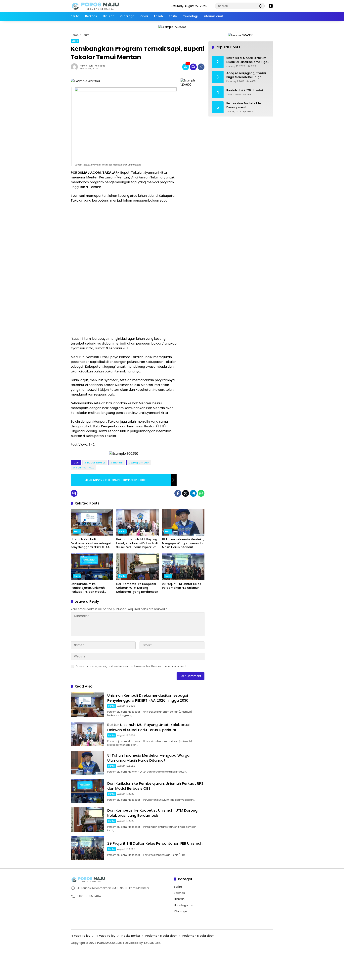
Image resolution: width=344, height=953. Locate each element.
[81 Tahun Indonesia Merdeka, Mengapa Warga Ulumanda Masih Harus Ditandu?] (183, 522)
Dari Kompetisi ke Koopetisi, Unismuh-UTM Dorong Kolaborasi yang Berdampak (137, 588)
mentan (118, 462)
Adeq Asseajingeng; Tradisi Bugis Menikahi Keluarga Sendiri (246, 75)
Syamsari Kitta (85, 467)
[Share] (201, 67)
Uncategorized (184, 905)
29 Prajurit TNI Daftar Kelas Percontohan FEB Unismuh (181, 586)
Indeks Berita (130, 936)
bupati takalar (96, 462)
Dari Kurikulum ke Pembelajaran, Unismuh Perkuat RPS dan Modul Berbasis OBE (88, 588)
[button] (261, 6)
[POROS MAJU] (105, 6)
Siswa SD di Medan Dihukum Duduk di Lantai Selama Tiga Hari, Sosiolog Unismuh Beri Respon (246, 60)
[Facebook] (177, 493)
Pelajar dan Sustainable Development (243, 105)
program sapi (140, 462)
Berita (75, 40)
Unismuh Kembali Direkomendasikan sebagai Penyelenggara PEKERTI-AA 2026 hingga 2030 (90, 543)
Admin (83, 66)
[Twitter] (185, 493)
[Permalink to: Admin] (75, 67)
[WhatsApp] (201, 493)
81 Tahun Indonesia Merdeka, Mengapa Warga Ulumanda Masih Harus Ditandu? (183, 543)
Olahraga (180, 911)
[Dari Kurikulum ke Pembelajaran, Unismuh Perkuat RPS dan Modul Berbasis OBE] (92, 566)
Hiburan (179, 899)
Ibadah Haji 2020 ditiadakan (246, 90)
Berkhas (179, 893)
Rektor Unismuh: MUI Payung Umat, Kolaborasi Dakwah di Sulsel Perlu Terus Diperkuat (136, 543)
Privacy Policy (80, 936)
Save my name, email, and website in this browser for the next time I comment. (131, 666)
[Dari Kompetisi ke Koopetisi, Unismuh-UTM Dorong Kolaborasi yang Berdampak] (137, 566)
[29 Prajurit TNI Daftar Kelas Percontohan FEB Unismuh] (183, 566)
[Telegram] (193, 493)
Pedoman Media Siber (161, 936)
